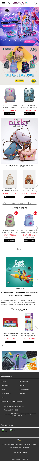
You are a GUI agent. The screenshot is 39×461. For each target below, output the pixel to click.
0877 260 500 (14, 410)
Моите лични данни (20, 452)
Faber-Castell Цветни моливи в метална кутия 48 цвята (10, 335)
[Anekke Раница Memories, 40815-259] (10, 179)
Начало (4, 381)
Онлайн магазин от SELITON (19, 459)
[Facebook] (3, 419)
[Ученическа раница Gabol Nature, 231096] (10, 221)
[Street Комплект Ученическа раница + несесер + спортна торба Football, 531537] (29, 95)
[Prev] (3, 26)
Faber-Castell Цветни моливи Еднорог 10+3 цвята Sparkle (29, 335)
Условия (22, 393)
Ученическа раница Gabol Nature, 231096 (10, 231)
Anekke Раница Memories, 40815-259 (10, 190)
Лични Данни (24, 389)
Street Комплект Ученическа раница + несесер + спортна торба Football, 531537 (29, 107)
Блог (3, 397)
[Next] (36, 26)
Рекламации (5, 385)
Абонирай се (6, 346)
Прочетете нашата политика (19, 447)
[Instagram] (8, 419)
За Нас (4, 389)
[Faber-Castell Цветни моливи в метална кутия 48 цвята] (10, 322)
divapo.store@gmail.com (16, 406)
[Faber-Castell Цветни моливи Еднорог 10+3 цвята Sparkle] (29, 322)
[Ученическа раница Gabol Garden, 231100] (29, 221)
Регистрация (24, 381)
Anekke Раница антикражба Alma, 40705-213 (29, 190)
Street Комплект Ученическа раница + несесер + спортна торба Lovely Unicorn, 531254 (10, 107)
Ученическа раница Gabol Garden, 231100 (29, 231)
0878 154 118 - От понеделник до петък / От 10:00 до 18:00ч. (23, 415)
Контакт (22, 385)
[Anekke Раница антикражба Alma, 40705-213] (29, 179)
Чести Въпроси (6, 393)
